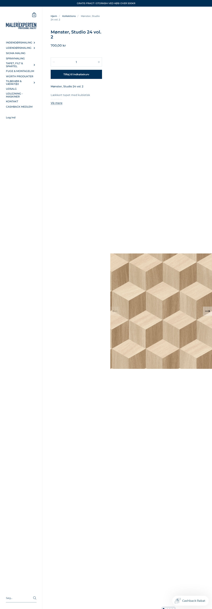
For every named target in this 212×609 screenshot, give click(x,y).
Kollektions (69, 16)
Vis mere (56, 103)
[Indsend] (34, 598)
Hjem (54, 16)
